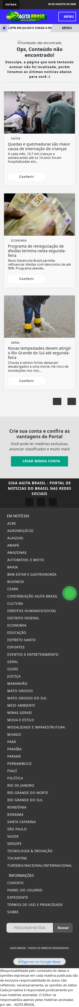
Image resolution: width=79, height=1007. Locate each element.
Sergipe (14, 843)
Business (15, 582)
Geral (12, 662)
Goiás (12, 669)
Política (14, 778)
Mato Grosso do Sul (26, 698)
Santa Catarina (21, 822)
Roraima (14, 814)
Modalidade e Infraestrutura (35, 727)
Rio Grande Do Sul (24, 800)
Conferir (26, 176)
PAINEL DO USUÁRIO (24, 890)
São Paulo (16, 829)
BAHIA (12, 567)
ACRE (11, 523)
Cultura (14, 603)
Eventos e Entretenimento (32, 654)
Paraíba (14, 749)
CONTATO (15, 883)
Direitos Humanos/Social (31, 611)
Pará (11, 742)
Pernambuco (19, 763)
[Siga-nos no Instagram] (29, 502)
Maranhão (17, 683)
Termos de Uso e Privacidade (34, 904)
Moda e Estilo (20, 720)
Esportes (15, 647)
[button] (71, 401)
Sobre (12, 912)
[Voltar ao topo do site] (73, 554)
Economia (16, 625)
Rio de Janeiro (20, 785)
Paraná (13, 756)
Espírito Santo (21, 640)
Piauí (11, 771)
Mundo (13, 734)
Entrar (11, 4)
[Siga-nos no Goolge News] (39, 961)
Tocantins (16, 858)
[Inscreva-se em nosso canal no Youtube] (53, 502)
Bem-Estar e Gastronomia (31, 574)
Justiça (13, 676)
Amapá (12, 545)
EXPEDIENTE (17, 897)
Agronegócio (20, 531)
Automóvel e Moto (25, 560)
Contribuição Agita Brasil (32, 596)
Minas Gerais (19, 712)
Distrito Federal (22, 618)
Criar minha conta (40, 461)
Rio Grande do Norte (27, 793)
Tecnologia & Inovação (29, 851)
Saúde (12, 836)
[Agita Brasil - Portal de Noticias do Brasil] (26, 16)
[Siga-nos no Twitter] (41, 502)
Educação (16, 632)
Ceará (12, 589)
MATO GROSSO (19, 691)
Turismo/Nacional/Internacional (39, 865)
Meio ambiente (20, 705)
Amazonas (16, 552)
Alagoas (14, 538)
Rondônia (16, 807)
